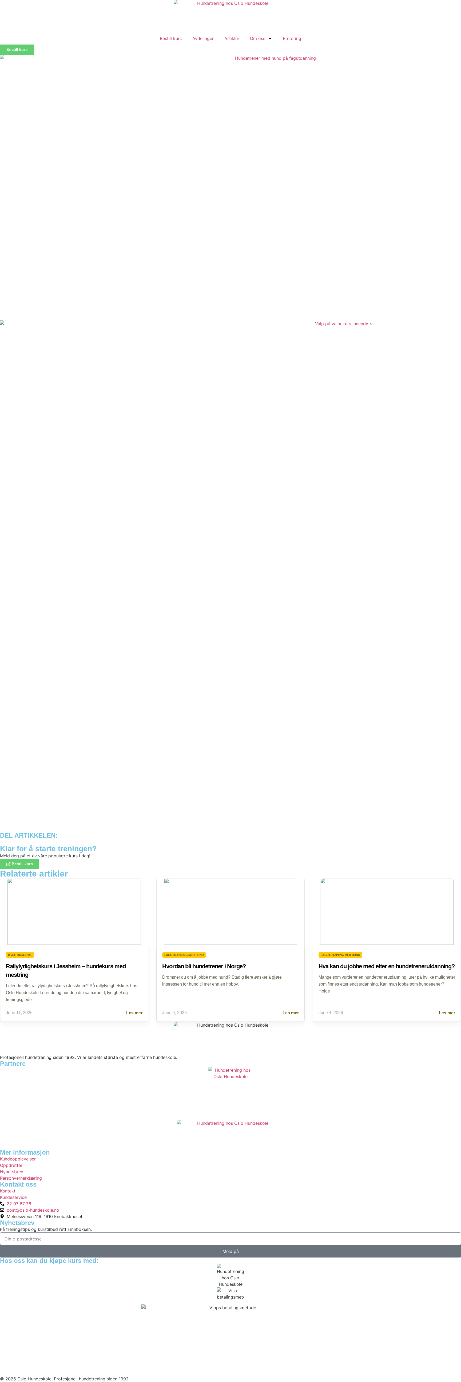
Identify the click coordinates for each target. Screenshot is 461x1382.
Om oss (257, 38)
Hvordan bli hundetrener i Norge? (204, 966)
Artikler (231, 38)
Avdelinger (203, 38)
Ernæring (292, 38)
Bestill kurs (171, 38)
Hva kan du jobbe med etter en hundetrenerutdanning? (387, 966)
